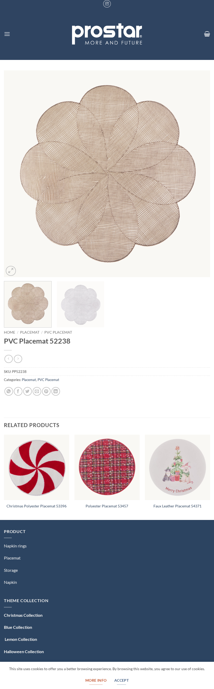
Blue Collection (18, 627)
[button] (7, 33)
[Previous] (14, 173)
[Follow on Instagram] (107, 4)
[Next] (199, 173)
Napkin (10, 582)
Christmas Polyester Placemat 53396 (37, 506)
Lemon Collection (20, 639)
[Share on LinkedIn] (55, 391)
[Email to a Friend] (37, 391)
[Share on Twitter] (27, 391)
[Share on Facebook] (18, 391)
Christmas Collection (23, 615)
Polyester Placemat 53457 (107, 506)
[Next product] (8, 359)
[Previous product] (18, 359)
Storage (11, 570)
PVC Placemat (58, 332)
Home (9, 332)
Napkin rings (15, 545)
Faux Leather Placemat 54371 (177, 506)
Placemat (29, 332)
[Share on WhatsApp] (8, 391)
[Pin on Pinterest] (46, 391)
